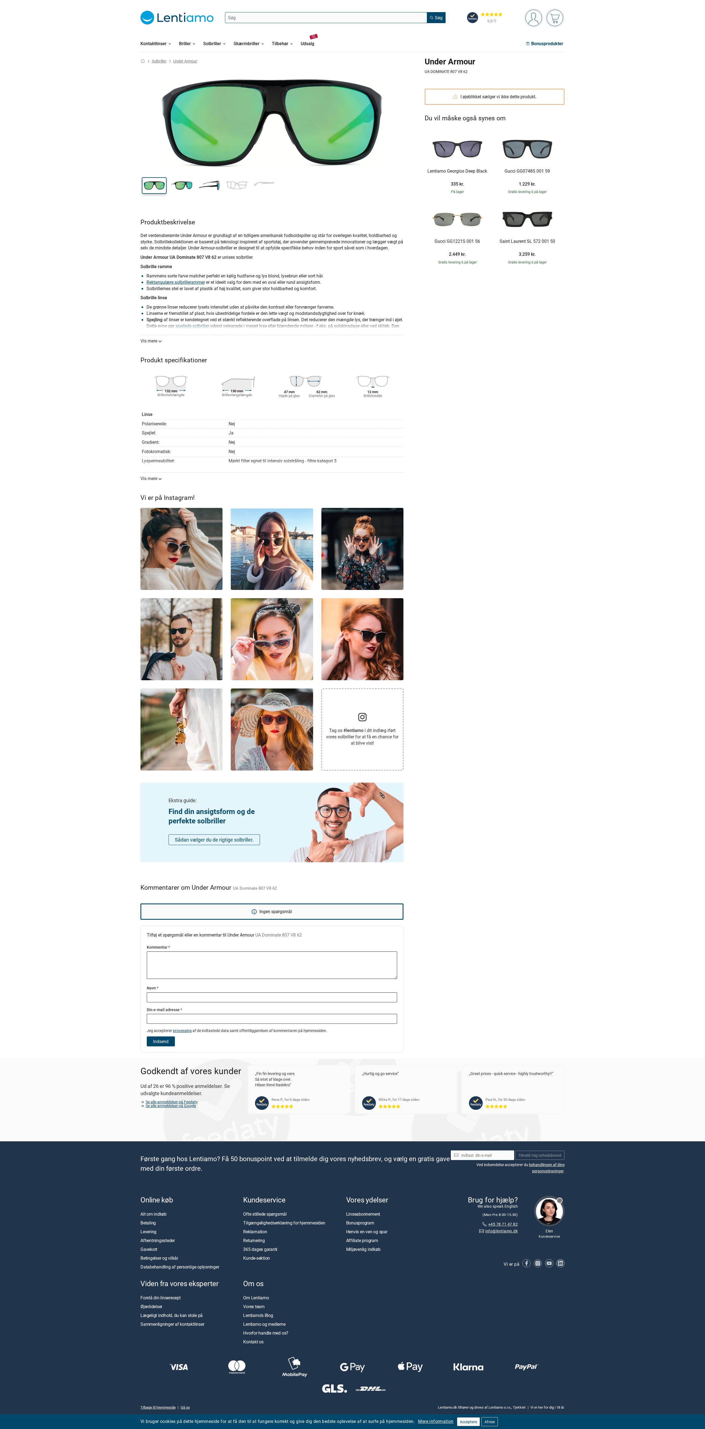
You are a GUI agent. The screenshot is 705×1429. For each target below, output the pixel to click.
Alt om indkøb (153, 1214)
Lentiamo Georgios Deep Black (457, 171)
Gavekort (148, 1249)
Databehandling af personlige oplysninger (179, 1267)
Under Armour (185, 61)
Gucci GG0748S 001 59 (527, 171)
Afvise (489, 1421)
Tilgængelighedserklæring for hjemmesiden (284, 1223)
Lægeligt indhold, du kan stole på (171, 1315)
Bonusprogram (360, 1223)
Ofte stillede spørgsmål (264, 1214)
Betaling (148, 1223)
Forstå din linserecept (160, 1298)
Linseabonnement (363, 1214)
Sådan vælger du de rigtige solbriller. (214, 839)
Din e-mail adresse (164, 1009)
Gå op (185, 1407)
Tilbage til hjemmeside (158, 1407)
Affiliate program (362, 1240)
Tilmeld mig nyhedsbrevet (540, 1155)
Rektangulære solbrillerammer (176, 282)
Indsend (161, 1041)
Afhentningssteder (157, 1240)
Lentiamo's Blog (258, 1315)
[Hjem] (142, 61)
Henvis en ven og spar (366, 1232)
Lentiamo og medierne (264, 1324)
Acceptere (468, 1421)
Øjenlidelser (151, 1306)
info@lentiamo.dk (501, 1231)
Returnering (254, 1240)
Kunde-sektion (256, 1258)
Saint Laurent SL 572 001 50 (527, 241)
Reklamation (255, 1232)
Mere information (435, 1421)
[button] (154, 185)
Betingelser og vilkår (159, 1258)
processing (182, 1030)
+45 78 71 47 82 (503, 1224)
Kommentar (158, 947)
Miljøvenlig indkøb (363, 1249)
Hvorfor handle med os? (265, 1333)
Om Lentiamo (256, 1298)
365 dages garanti (260, 1249)
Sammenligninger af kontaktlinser (172, 1324)
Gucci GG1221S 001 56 (457, 241)
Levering (148, 1232)
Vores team (254, 1306)
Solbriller (159, 61)
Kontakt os (253, 1342)
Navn (152, 987)
